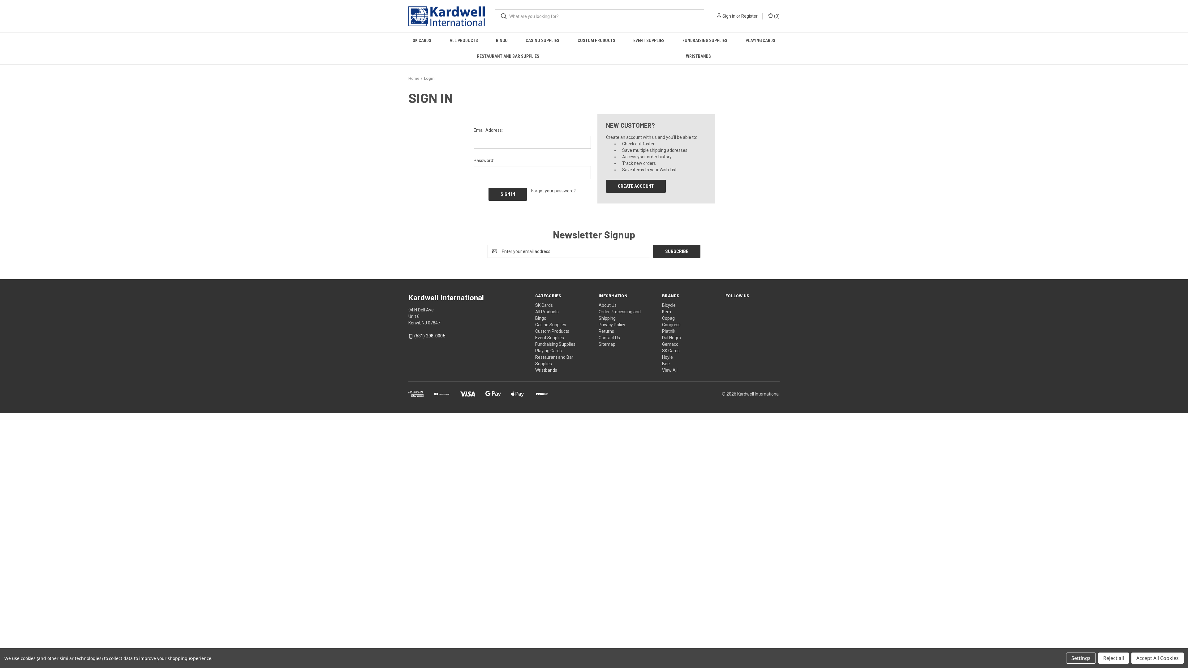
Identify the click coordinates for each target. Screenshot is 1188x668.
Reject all (1113, 658)
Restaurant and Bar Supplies (508, 56)
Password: (484, 160)
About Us (608, 305)
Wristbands (698, 56)
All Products (464, 40)
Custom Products (596, 40)
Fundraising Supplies (704, 40)
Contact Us (609, 337)
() (776, 16)
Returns (606, 331)
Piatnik (668, 331)
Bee (666, 363)
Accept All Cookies (1157, 658)
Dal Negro (671, 337)
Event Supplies (649, 40)
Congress (671, 324)
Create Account (636, 186)
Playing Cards (760, 40)
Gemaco (670, 344)
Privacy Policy (612, 324)
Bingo (502, 40)
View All (670, 370)
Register (749, 16)
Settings (1081, 658)
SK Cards (422, 40)
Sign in (728, 16)
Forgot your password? (553, 190)
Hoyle (667, 357)
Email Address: (488, 130)
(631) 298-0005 (429, 336)
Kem (666, 311)
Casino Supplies (542, 40)
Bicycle (669, 305)
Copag (668, 318)
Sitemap (607, 344)
